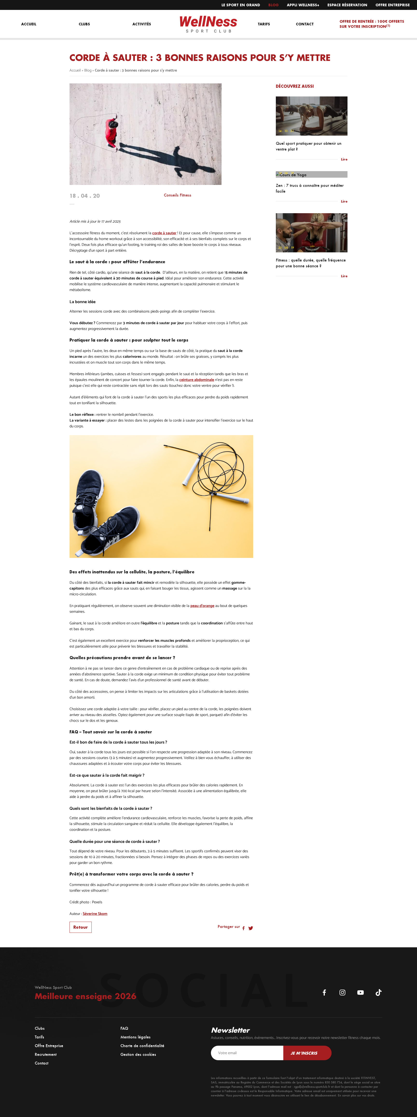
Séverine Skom (95, 914)
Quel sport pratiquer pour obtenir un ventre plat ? (308, 146)
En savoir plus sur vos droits (356, 1095)
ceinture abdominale (196, 380)
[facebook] (324, 992)
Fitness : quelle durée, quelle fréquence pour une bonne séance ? (311, 263)
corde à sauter (164, 233)
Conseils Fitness (177, 195)
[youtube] (360, 992)
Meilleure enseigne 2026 (85, 996)
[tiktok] (378, 992)
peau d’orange (202, 606)
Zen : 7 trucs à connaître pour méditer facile (310, 188)
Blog (87, 70)
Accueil (75, 70)
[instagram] (342, 992)
